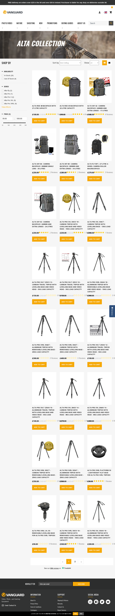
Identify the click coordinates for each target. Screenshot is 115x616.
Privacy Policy (34, 603)
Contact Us (12, 605)
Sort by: (56, 63)
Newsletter (30, 583)
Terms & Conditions (35, 607)
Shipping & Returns (63, 600)
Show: (86, 63)
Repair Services (62, 610)
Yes (75, 614)
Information (35, 594)
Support (61, 594)
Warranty (60, 603)
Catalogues (33, 610)
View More (6, 107)
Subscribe (81, 584)
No (81, 614)
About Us (32, 600)
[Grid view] (104, 62)
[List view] (109, 62)
